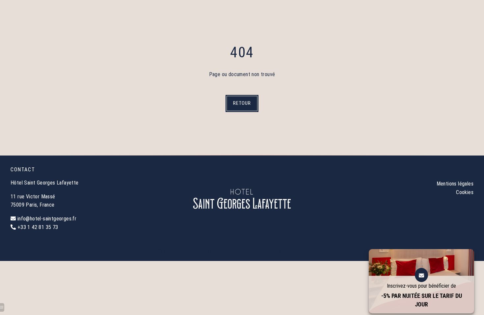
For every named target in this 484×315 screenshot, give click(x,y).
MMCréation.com (307, 251)
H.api (254, 251)
